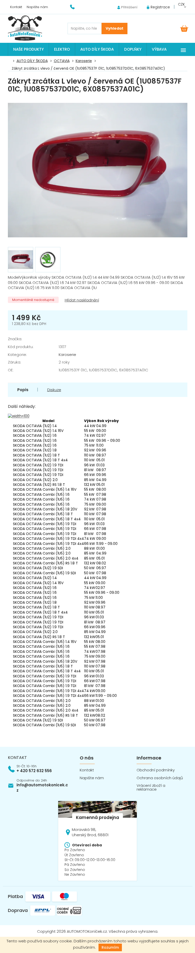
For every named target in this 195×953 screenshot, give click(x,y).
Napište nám (37, 7)
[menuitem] (28, 49)
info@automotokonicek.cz (42, 787)
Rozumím (110, 947)
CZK (181, 4)
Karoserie (67, 354)
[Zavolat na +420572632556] (75, 6)
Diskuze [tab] (54, 389)
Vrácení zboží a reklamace (151, 787)
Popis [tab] (22, 389)
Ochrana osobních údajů (160, 778)
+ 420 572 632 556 (34, 770)
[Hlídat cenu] (81, 300)
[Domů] (10, 61)
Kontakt (16, 7)
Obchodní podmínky (156, 770)
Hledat (114, 28)
